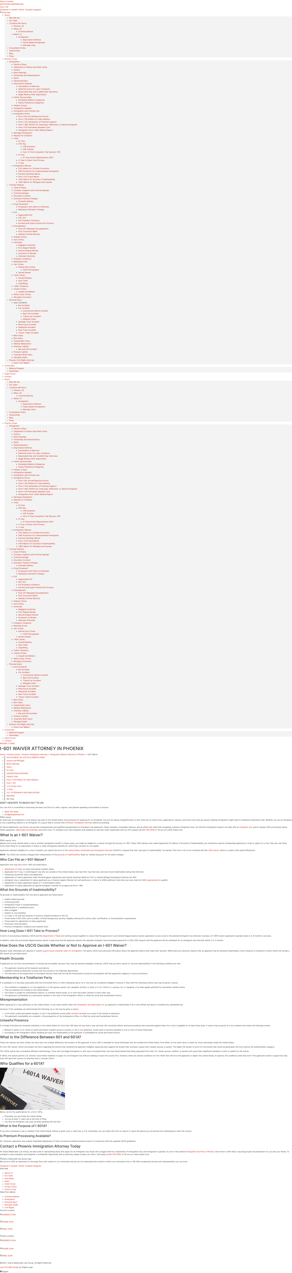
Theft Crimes (19, 275)
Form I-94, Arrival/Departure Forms (33, 116)
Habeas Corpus (20, 105)
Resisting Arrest (20, 261)
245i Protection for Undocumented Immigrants (38, 171)
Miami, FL (18, 34)
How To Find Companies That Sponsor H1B (41, 152)
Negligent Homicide (26, 245)
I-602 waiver (213, 850)
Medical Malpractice (22, 344)
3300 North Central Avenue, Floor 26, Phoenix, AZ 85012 (25, 1217)
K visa (80, 1030)
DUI (15, 212)
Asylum (17, 70)
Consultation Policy (17, 48)
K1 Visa (21, 155)
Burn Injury (18, 338)
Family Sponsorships (22, 97)
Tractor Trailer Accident (28, 333)
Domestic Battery (25, 201)
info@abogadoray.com (10, 1231)
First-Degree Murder (27, 248)
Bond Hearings (20, 72)
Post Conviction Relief (27, 231)
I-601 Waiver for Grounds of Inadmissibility (36, 179)
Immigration (23, 37)
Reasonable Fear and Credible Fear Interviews (38, 92)
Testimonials (14, 51)
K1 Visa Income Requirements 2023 (38, 157)
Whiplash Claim (29, 319)
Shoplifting (23, 283)
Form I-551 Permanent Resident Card (34, 127)
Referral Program (16, 368)
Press (11, 56)
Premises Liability (21, 346)
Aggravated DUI (25, 215)
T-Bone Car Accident (32, 316)
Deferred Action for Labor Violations (34, 89)
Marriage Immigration (23, 133)
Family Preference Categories (31, 103)
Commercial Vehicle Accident (35, 311)
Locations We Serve (17, 23)
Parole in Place (20, 64)
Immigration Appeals (22, 108)
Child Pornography (31, 270)
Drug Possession (21, 204)
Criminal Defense (25, 31)
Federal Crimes (20, 237)
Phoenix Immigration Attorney (35, 754)
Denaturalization (21, 81)
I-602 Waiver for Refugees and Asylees (35, 182)
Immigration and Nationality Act (90, 1004)
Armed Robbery (25, 278)
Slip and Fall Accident (27, 349)
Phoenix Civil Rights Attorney (21, 360)
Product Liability (21, 352)
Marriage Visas (29, 45)
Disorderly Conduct (22, 196)
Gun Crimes (19, 239)
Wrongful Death (20, 357)
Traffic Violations (21, 286)
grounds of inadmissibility (69, 854)
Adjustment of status (14, 869)
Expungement (20, 226)
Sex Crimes (18, 264)
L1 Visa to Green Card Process (31, 160)
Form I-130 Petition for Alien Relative (34, 119)
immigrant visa (245, 827)
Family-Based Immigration (34, 42)
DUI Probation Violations (29, 220)
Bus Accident (24, 305)
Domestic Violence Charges (26, 198)
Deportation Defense (32, 40)
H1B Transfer (28, 149)
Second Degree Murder (28, 250)
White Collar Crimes (22, 294)
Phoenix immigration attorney (79, 823)
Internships (13, 371)
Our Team (13, 20)
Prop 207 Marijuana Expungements (33, 229)
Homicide (18, 242)
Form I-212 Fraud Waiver (28, 176)
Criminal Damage (21, 193)
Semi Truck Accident (27, 330)
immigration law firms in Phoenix (200, 1151)
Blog (11, 53)
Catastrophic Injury (22, 341)
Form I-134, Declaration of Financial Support (37, 122)
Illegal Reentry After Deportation (32, 94)
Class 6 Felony (20, 187)
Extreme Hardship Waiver (29, 174)
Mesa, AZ (18, 29)
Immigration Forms (22, 114)
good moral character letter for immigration (63, 951)
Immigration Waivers (22, 166)
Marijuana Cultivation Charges (31, 209)
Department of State (52, 936)
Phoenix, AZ (19, 26)
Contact (8, 376)
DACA (16, 78)
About (7, 15)
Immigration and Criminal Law (26, 111)
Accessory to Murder (27, 253)
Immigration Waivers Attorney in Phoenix (67, 754)
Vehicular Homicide (26, 256)
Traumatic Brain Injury (23, 354)
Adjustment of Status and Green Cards (30, 67)
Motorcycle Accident (27, 324)
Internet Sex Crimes (26, 267)
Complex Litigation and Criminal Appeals (31, 190)
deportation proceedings (27, 830)
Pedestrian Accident (27, 327)
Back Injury (18, 335)
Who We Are (14, 18)
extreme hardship (78, 1013)
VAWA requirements (149, 880)
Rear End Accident (31, 313)
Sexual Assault (24, 272)
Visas (16, 138)
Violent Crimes (20, 289)
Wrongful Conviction (22, 297)
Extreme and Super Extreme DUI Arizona (35, 223)
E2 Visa (21, 141)
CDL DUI (22, 218)
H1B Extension (29, 146)
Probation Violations (22, 259)
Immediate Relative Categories (31, 100)
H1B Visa (22, 144)
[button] (146, 1271)
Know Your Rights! (21, 363)
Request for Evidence (23, 135)
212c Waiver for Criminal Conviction (33, 168)
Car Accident (24, 308)
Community (9, 365)
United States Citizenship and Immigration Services (90, 850)
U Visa (21, 163)
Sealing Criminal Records (29, 234)
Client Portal (10, 374)
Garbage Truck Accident (28, 322)
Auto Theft (22, 281)
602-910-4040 (148, 830)
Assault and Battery (26, 291)
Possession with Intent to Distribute (33, 207)
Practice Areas (11, 59)
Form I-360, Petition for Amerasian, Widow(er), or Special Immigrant (47, 124)
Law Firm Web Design (9, 1267)
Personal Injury (15, 300)
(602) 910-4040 (7, 1224)
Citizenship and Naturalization (27, 75)
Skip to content (6, 1)
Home (2, 754)
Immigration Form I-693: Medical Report (35, 130)
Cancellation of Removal (28, 86)
